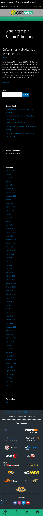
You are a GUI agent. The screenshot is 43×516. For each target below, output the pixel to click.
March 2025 (9, 229)
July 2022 (9, 345)
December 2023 (11, 283)
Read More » (6, 83)
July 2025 (9, 214)
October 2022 (10, 334)
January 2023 (10, 323)
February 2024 (10, 276)
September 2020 (11, 371)
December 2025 (11, 196)
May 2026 (9, 181)
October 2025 (10, 203)
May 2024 (9, 265)
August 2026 (10, 171)
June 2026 (9, 178)
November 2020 (11, 363)
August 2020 (10, 374)
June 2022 (9, 349)
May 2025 (9, 222)
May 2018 (9, 378)
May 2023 (9, 309)
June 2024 (9, 262)
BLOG (4, 58)
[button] (21, 19)
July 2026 (9, 174)
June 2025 (9, 218)
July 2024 (9, 258)
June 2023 (9, 305)
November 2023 (11, 287)
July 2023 (9, 302)
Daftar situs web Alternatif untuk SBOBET (19, 51)
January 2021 (10, 356)
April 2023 (9, 312)
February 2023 (10, 320)
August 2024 (10, 254)
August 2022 (10, 342)
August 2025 (10, 211)
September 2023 (11, 294)
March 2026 (9, 189)
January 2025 (10, 236)
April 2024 (9, 269)
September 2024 (11, 251)
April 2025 (9, 225)
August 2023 (10, 298)
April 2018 (9, 382)
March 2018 (9, 385)
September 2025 (11, 207)
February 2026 (10, 192)
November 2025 (11, 200)
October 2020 (10, 367)
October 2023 (10, 291)
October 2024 (10, 247)
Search (4, 90)
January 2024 (10, 280)
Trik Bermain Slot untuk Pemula (15, 123)
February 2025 (10, 232)
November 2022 (11, 331)
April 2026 (9, 185)
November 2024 (11, 243)
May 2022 (9, 352)
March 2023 (9, 316)
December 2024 (11, 240)
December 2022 (11, 327)
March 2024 (9, 272)
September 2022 (11, 338)
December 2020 (11, 360)
